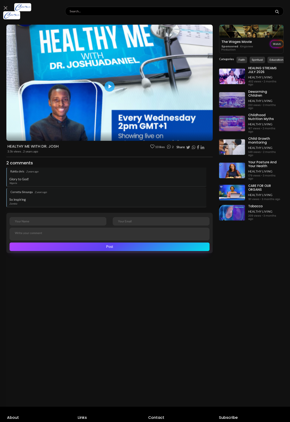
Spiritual (257, 60)
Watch (277, 44)
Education (276, 60)
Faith (242, 60)
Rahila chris (17, 171)
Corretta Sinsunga (21, 192)
